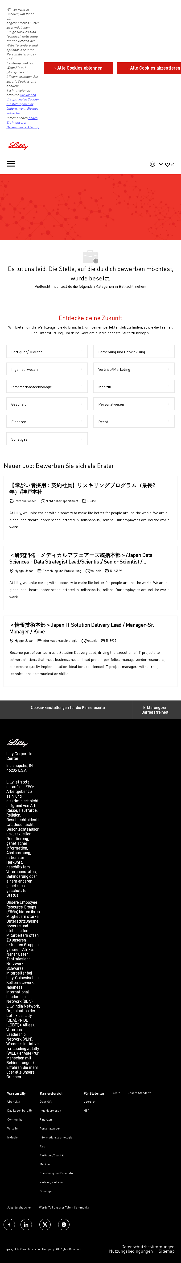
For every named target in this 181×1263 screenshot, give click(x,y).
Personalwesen (50, 1128)
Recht (43, 1146)
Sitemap (167, 1251)
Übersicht (90, 1101)
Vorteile (12, 1128)
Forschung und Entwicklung (58, 1173)
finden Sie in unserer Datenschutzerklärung (22, 122)
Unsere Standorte (139, 1093)
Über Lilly (13, 1101)
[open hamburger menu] (11, 164)
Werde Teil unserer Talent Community (64, 1207)
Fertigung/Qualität (52, 1155)
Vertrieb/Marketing (52, 1182)
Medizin (45, 1164)
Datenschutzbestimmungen (148, 1246)
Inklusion (13, 1137)
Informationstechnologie (56, 1137)
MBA (86, 1110)
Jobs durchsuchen (19, 1207)
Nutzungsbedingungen (131, 1251)
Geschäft (46, 1101)
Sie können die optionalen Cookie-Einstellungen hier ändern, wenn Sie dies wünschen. (22, 104)
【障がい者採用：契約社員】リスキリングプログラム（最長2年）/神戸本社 (82, 488)
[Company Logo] (18, 145)
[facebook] (9, 1224)
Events (115, 1093)
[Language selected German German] (157, 164)
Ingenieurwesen (50, 1110)
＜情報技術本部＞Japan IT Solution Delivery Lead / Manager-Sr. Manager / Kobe (81, 627)
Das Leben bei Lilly (19, 1110)
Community (14, 1119)
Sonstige (46, 1191)
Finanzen (46, 1119)
